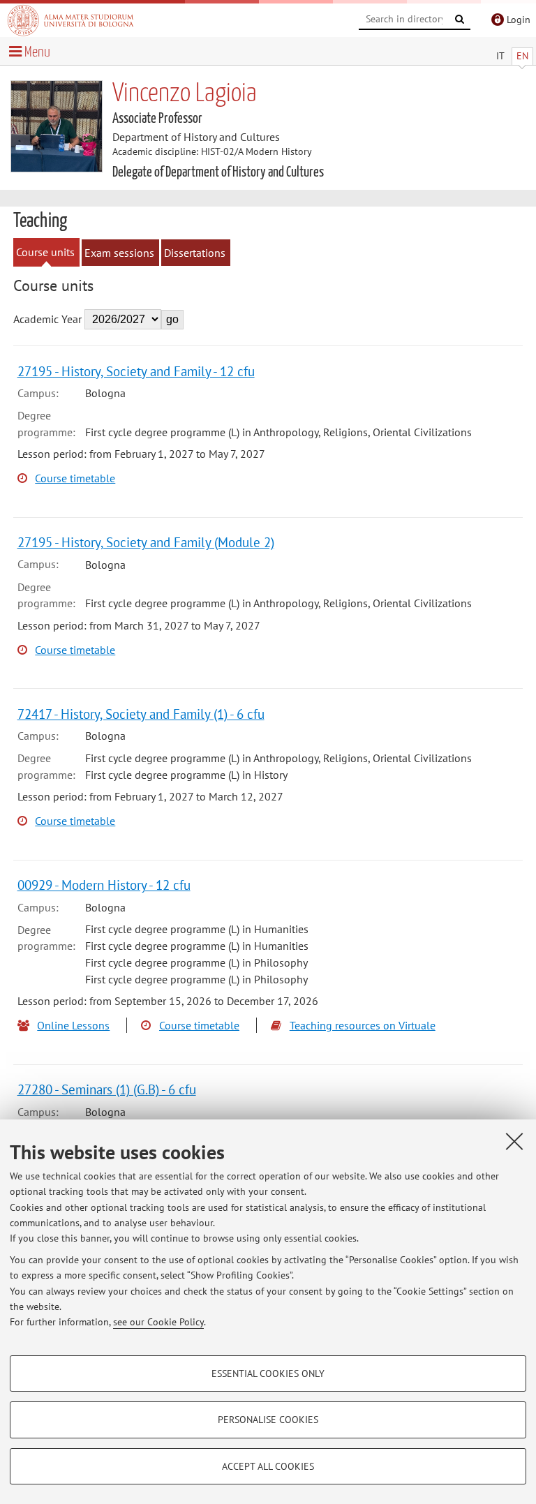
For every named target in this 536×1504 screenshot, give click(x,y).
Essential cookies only (268, 1373)
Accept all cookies (268, 1466)
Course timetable (75, 478)
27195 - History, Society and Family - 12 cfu (136, 371)
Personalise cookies (268, 1419)
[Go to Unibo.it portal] (70, 20)
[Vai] (459, 19)
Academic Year (47, 319)
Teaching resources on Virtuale (363, 1025)
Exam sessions (119, 253)
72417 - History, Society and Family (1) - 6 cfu (141, 713)
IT (500, 56)
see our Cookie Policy (158, 1322)
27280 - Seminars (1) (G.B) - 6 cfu (106, 1089)
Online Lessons (73, 1025)
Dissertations (194, 253)
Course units (45, 252)
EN (522, 56)
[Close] (514, 1141)
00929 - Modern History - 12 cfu (104, 884)
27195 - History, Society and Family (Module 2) (145, 542)
